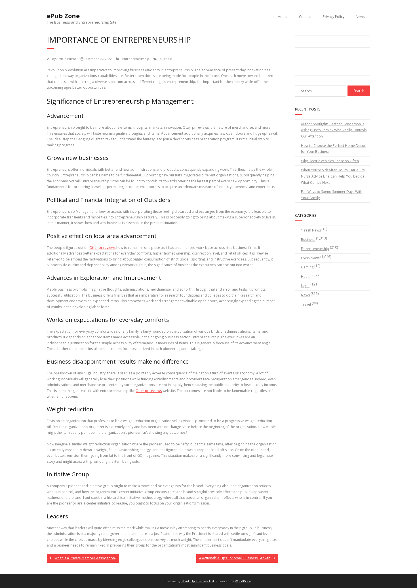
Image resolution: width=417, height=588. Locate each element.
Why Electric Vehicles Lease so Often (330, 161)
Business (308, 239)
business (166, 59)
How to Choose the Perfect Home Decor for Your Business (333, 148)
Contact (305, 16)
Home (283, 16)
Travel (306, 304)
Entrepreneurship (135, 59)
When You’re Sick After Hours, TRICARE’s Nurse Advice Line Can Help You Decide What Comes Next (333, 176)
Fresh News (310, 258)
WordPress (243, 581)
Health (306, 276)
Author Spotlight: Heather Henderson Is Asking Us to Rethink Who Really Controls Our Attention (334, 130)
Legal (305, 285)
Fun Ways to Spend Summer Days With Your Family (331, 194)
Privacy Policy (333, 16)
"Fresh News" (311, 230)
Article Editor (66, 59)
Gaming (307, 267)
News (360, 16)
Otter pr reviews (102, 247)
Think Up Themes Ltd (197, 581)
